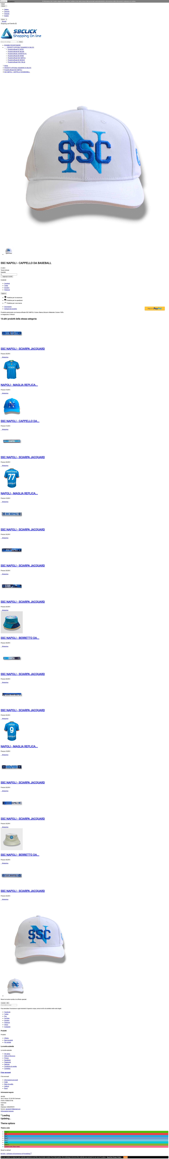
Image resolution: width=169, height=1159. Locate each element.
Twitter (6, 1014)
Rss (5, 1016)
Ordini (6, 1082)
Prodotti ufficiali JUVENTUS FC (17, 54)
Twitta (6, 286)
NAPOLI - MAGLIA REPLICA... (19, 385)
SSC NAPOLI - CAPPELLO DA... (20, 421)
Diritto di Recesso (9, 1056)
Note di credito (8, 1084)
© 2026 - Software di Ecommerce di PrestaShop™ (16, 1154)
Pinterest (7, 290)
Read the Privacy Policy (114, 1157)
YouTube (6, 1018)
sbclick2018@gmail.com (13, 1109)
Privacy (6, 1058)
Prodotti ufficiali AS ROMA (16, 56)
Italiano (6, 9)
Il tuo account (6, 1072)
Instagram (7, 1027)
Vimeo (6, 1025)
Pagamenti (7, 1062)
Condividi (7, 283)
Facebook (7, 1012)
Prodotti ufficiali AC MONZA (16, 60)
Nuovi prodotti (8, 1040)
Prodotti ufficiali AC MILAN (16, 52)
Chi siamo (7, 1054)
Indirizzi (6, 1086)
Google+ (6, 288)
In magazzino (5, 314)
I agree (125, 1157)
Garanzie (7, 1064)
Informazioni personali (11, 1080)
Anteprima (4, 357)
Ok (4, 1)
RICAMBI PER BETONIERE (12, 45)
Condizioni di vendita (10, 1066)
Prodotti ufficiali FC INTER (16, 49)
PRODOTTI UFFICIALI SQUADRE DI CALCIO (19, 47)
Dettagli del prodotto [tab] (10, 309)
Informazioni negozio (7, 1111)
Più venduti (7, 1042)
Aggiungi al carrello (6, 276)
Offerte (6, 1038)
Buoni (6, 1088)
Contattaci (7, 1069)
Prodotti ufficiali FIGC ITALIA (16, 62)
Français (6, 14)
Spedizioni (7, 1060)
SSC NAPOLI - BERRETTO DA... (20, 638)
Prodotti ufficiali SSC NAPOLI (17, 58)
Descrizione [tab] (8, 307)
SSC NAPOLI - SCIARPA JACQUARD (23, 349)
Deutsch (6, 12)
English (6, 16)
